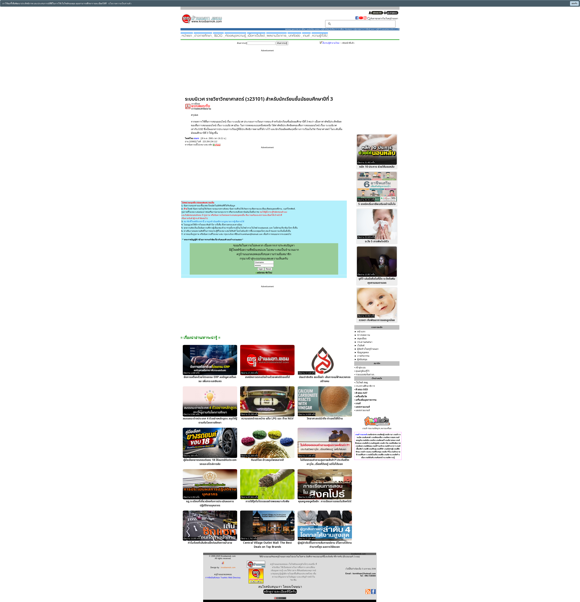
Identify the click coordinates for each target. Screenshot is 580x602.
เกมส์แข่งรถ (372, 434)
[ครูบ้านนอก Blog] (218, 37)
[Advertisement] (267, 75)
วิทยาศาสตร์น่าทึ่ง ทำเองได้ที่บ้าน (325, 419)
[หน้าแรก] (186, 37)
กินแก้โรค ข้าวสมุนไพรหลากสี (267, 460)
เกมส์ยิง (381, 455)
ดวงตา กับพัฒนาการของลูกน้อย (377, 320)
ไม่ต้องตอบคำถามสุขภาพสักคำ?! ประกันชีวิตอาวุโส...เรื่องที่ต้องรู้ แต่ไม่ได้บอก (324, 462)
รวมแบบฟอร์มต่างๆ (365, 374)
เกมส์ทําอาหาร (390, 446)
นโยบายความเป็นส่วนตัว (119, 3)
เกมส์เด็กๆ (366, 443)
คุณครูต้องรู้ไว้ (362, 371)
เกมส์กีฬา (380, 449)
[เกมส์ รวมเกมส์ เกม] (306, 37)
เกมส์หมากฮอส (389, 437)
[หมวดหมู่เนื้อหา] (256, 37)
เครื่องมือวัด (361, 396)
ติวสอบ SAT (361, 393)
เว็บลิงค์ (360, 345)
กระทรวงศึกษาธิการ (365, 386)
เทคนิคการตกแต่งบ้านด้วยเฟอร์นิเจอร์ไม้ (267, 377)
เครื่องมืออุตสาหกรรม (366, 400)
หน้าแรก (361, 331)
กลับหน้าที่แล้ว (348, 43)
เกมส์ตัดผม (367, 446)
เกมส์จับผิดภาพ (395, 443)
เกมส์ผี (365, 449)
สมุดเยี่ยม (362, 338)
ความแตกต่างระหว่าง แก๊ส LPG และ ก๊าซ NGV (267, 419)
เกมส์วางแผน (366, 452)
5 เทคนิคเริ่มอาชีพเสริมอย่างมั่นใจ (377, 204)
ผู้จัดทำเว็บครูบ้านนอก (368, 349)
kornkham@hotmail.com (252, 234)
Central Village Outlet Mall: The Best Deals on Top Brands (267, 545)
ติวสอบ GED (362, 389)
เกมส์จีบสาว (362, 455)
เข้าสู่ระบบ (361, 367)
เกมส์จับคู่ (372, 449)
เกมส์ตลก (359, 446)
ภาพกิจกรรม (363, 356)
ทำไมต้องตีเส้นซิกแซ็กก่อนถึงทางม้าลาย (210, 543)
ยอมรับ (574, 3)
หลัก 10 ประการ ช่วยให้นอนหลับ (377, 167)
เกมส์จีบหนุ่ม (376, 452)
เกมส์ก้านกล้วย (378, 446)
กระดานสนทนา (364, 342)
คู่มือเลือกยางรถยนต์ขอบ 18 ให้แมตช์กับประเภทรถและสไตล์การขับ (210, 462)
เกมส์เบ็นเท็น (372, 455)
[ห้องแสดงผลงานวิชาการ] (276, 37)
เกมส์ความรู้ (390, 457)
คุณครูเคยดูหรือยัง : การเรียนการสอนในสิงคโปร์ (324, 501)
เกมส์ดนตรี (380, 440)
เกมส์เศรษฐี (388, 449)
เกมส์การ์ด (384, 443)
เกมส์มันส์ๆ (369, 457)
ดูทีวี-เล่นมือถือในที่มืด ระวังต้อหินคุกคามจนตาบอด (377, 281)
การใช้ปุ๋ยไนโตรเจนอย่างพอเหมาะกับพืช (267, 501)
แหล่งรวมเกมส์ (363, 407)
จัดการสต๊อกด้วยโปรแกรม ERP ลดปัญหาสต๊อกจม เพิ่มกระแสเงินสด (210, 379)
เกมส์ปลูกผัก (375, 443)
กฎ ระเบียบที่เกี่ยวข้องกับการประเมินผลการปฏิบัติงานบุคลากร (210, 503)
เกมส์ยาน (388, 455)
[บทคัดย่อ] (294, 37)
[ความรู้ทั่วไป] (319, 37)
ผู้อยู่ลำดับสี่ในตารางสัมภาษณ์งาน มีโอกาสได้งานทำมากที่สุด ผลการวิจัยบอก (325, 545)
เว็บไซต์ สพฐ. (362, 382)
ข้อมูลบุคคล (363, 352)
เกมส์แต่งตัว (366, 437)
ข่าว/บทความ (363, 335)
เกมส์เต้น (365, 440)
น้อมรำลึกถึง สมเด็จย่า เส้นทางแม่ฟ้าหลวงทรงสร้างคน (324, 379)
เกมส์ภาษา (389, 434)
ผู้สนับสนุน (362, 359)
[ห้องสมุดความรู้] (235, 37)
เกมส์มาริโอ (386, 452)
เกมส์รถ (373, 440)
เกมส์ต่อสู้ (380, 434)
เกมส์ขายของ (390, 440)
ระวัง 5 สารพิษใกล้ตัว (377, 241)
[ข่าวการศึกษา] (203, 37)
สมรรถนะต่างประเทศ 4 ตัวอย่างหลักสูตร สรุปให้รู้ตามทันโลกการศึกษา (210, 421)
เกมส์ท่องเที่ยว (377, 437)
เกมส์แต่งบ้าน (379, 457)
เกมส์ (358, 403)
